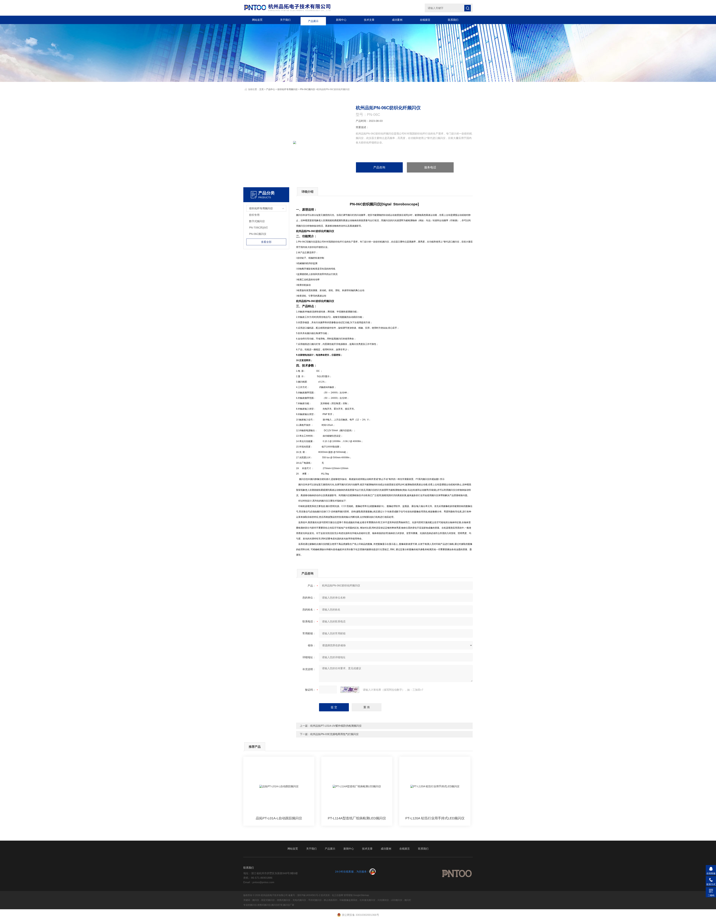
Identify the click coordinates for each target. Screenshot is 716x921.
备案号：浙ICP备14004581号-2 (304, 895)
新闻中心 (341, 19)
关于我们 (285, 19)
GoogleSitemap (361, 895)
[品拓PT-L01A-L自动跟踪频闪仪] (279, 787)
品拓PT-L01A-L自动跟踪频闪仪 (279, 818)
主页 (261, 89)
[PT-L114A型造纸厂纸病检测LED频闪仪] (356, 787)
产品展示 (313, 19)
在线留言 (425, 19)
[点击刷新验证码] (349, 690)
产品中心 (270, 89)
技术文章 (369, 19)
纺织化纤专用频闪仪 (287, 89)
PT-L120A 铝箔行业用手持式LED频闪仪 (434, 818)
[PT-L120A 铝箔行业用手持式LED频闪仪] (434, 787)
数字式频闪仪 (257, 221)
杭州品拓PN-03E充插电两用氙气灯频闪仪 (334, 734)
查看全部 (266, 241)
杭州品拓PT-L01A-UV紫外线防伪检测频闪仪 (336, 725)
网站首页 (257, 19)
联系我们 (453, 19)
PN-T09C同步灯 (258, 227)
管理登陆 (348, 895)
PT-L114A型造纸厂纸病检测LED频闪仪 (357, 818)
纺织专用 (254, 214)
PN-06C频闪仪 (307, 89)
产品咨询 (379, 167)
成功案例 (397, 19)
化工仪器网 (337, 895)
